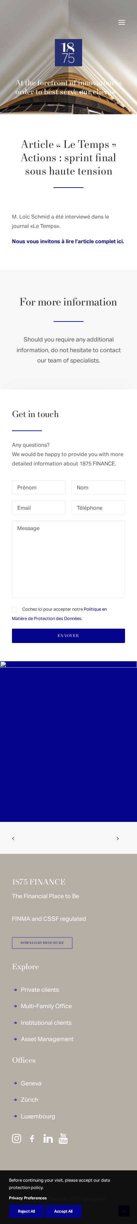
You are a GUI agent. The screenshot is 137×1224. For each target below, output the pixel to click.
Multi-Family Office (46, 1005)
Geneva (31, 1083)
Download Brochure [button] (42, 943)
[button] (121, 22)
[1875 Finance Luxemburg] (28, 22)
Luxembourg (38, 1116)
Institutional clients (46, 1022)
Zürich (29, 1099)
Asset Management (47, 1038)
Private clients (40, 989)
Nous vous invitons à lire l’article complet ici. (68, 241)
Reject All (26, 1211)
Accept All (63, 1211)
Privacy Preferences (27, 1197)
